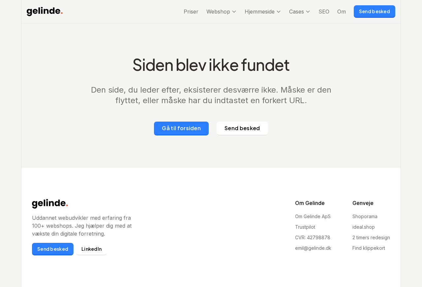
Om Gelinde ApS (313, 216)
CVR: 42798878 (312, 237)
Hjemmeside (260, 11)
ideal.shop (363, 227)
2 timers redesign (371, 237)
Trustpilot (305, 227)
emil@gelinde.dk (313, 248)
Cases (296, 11)
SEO (323, 11)
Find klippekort (368, 248)
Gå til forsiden (181, 128)
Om (341, 11)
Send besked (374, 11)
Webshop (218, 11)
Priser (191, 11)
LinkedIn (91, 249)
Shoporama (364, 216)
